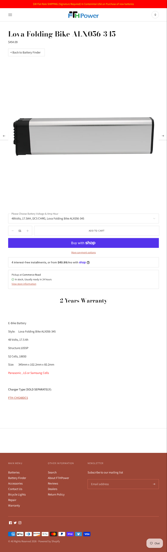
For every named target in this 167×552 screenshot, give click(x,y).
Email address (99, 479)
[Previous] (4, 136)
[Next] (163, 136)
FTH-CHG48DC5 (18, 398)
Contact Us (15, 489)
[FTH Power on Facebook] (10, 523)
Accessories (15, 483)
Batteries (14, 472)
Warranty (14, 505)
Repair (12, 500)
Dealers (52, 489)
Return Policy (56, 494)
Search (52, 472)
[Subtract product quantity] (27, 231)
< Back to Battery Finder (25, 52)
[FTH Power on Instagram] (19, 523)
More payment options (83, 252)
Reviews (53, 483)
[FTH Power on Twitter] (15, 523)
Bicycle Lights (17, 494)
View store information (24, 284)
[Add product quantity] (12, 231)
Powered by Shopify (49, 541)
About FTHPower (58, 478)
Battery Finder (17, 478)
